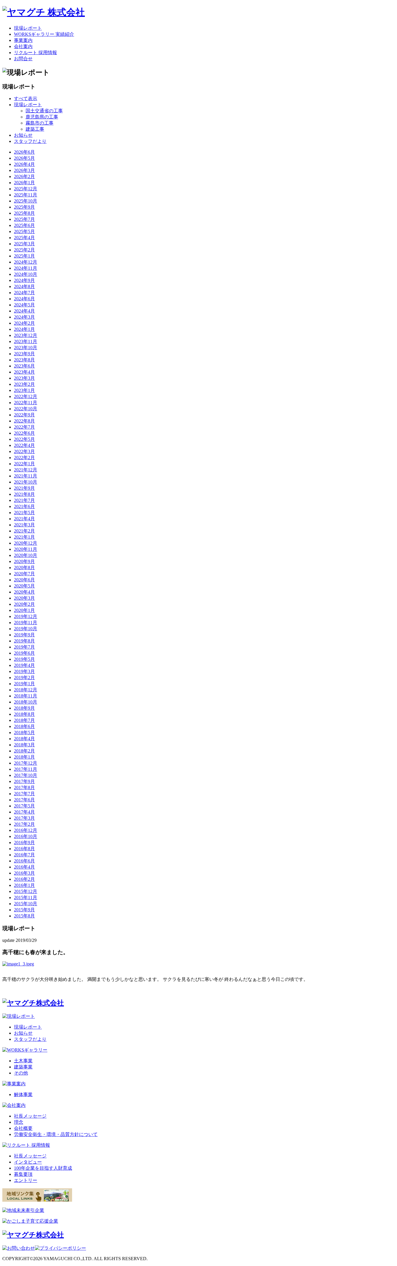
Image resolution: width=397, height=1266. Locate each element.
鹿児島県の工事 (42, 116)
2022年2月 (24, 457)
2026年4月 (24, 164)
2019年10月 (25, 628)
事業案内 (23, 40)
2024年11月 (25, 268)
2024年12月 (25, 262)
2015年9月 (24, 909)
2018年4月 (24, 738)
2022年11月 (25, 402)
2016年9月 (24, 842)
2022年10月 (25, 408)
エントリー (25, 1180)
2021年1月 (24, 537)
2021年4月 (24, 518)
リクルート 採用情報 (35, 52)
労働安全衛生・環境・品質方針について (56, 1134)
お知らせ (23, 135)
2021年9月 (24, 488)
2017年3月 (24, 818)
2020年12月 (25, 543)
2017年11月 (25, 769)
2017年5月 (24, 805)
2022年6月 (24, 433)
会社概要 (23, 1128)
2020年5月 (24, 585)
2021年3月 (24, 524)
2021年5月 (24, 512)
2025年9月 (24, 207)
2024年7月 (24, 292)
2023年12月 (25, 335)
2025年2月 (24, 249)
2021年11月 (25, 475)
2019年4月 (24, 665)
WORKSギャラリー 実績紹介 (44, 34)
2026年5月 (24, 158)
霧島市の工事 (39, 122)
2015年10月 (25, 903)
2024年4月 (24, 310)
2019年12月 (25, 616)
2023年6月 (24, 365)
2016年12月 (25, 830)
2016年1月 (24, 885)
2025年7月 (24, 219)
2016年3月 (24, 873)
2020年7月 (24, 573)
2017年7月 (24, 793)
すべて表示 (25, 98)
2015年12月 (25, 891)
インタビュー (28, 1162)
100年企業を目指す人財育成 (43, 1168)
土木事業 (23, 1060)
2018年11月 (25, 695)
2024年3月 (24, 317)
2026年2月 (24, 176)
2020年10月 (25, 555)
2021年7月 (24, 500)
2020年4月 (24, 592)
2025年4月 (24, 237)
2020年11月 (25, 549)
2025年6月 (24, 225)
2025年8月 (24, 213)
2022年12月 (25, 396)
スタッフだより (30, 141)
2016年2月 (24, 879)
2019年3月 (24, 671)
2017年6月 (24, 799)
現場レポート (28, 28)
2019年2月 (24, 677)
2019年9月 (24, 634)
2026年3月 (24, 170)
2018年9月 (24, 708)
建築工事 (35, 129)
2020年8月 (24, 567)
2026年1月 (24, 182)
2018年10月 (25, 701)
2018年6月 (24, 726)
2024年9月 (24, 280)
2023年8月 (24, 359)
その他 (21, 1072)
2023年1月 (24, 390)
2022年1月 (24, 463)
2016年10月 (25, 836)
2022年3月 (24, 451)
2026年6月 (24, 152)
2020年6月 (24, 579)
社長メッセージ (30, 1116)
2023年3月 (24, 378)
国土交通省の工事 (44, 110)
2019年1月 (24, 683)
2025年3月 (24, 243)
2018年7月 (24, 720)
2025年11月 (25, 194)
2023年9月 (24, 353)
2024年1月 (24, 329)
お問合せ (23, 58)
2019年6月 (24, 653)
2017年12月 (25, 763)
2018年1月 (24, 756)
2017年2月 (24, 824)
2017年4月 (24, 811)
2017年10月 (25, 775)
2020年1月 (24, 610)
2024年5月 (24, 304)
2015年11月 (25, 897)
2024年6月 (24, 298)
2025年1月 (24, 255)
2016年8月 (24, 848)
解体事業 (23, 1094)
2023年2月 (24, 384)
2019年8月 (24, 640)
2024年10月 (25, 274)
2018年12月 (25, 689)
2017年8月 (24, 787)
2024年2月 (24, 323)
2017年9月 (24, 781)
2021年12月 (25, 469)
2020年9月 (24, 561)
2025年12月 (25, 188)
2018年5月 (24, 732)
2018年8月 (24, 714)
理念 (18, 1122)
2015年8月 (24, 915)
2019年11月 (25, 622)
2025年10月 (25, 200)
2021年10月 (25, 482)
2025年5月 (24, 231)
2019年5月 (24, 659)
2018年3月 (24, 744)
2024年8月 (24, 286)
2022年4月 (24, 445)
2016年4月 (24, 866)
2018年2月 (24, 750)
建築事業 (23, 1066)
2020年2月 (24, 604)
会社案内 (23, 46)
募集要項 (23, 1174)
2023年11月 (25, 341)
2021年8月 (24, 494)
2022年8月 (24, 420)
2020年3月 (24, 598)
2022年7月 (24, 427)
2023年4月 (24, 372)
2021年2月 (24, 530)
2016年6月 (24, 860)
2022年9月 (24, 414)
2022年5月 (24, 439)
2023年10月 (25, 347)
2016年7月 (24, 854)
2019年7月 (24, 646)
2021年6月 (24, 506)
